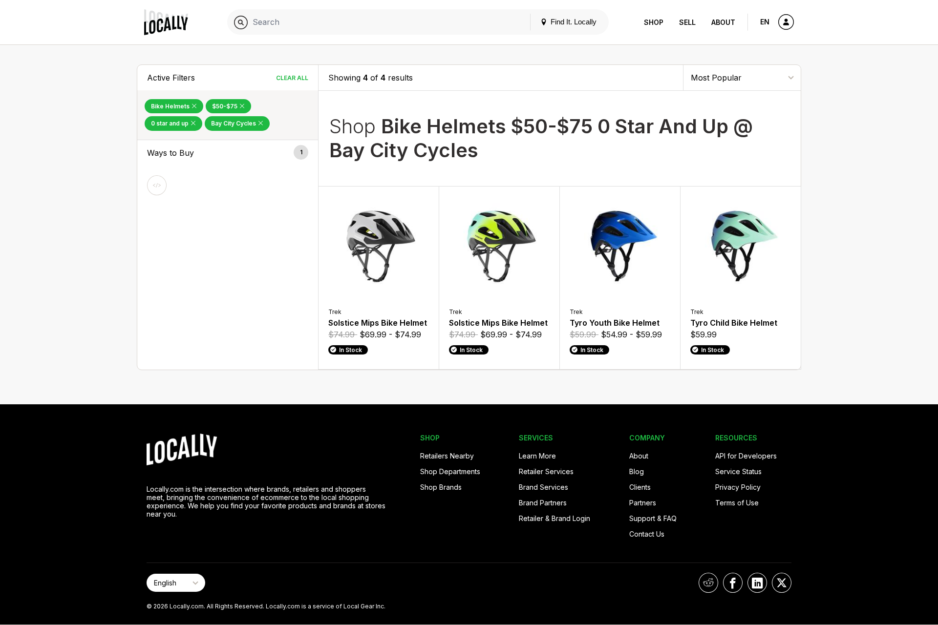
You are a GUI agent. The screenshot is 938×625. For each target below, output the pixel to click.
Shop (653, 22)
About (723, 22)
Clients (640, 487)
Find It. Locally (573, 22)
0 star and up (170, 123)
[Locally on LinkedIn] (757, 583)
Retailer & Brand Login (554, 518)
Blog (636, 471)
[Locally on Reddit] (708, 583)
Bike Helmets (171, 106)
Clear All (292, 78)
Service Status (738, 471)
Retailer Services (546, 471)
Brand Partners (543, 503)
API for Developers (746, 456)
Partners (642, 503)
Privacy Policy (738, 487)
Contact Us (646, 534)
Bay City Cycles (234, 123)
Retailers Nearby (447, 456)
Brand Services (543, 487)
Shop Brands (441, 487)
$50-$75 (225, 106)
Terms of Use (737, 503)
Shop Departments (450, 471)
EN (764, 22)
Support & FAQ (653, 518)
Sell (687, 22)
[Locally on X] (781, 583)
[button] (227, 153)
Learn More (537, 456)
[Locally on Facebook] (733, 583)
